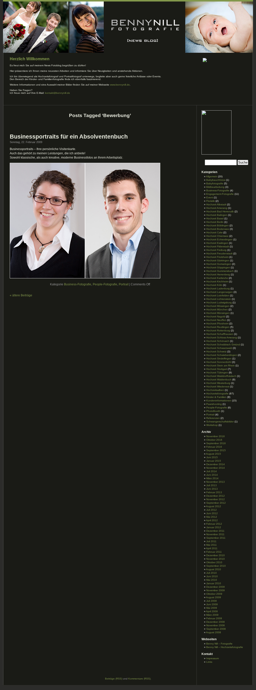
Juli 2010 (211, 572)
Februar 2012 (214, 523)
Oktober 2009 (214, 593)
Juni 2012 (212, 513)
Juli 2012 (211, 509)
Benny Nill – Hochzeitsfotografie (224, 647)
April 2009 (212, 611)
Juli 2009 (211, 600)
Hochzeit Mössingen (218, 306)
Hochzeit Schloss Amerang (221, 337)
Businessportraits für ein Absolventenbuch (69, 136)
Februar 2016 (214, 446)
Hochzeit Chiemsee (217, 236)
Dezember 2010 (215, 555)
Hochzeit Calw (214, 232)
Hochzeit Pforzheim (217, 323)
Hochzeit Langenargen (219, 292)
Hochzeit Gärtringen (217, 260)
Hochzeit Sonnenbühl (218, 362)
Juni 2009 (212, 604)
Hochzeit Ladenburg (218, 288)
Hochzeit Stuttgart (216, 369)
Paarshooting (214, 404)
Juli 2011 (211, 541)
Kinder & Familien (216, 397)
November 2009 (215, 590)
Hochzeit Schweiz (216, 351)
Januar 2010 (213, 583)
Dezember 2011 (215, 530)
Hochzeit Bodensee (217, 229)
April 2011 (212, 548)
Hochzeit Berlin (215, 222)
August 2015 (213, 453)
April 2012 (212, 520)
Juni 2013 (212, 488)
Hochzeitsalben (215, 390)
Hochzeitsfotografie (217, 393)
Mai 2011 (211, 544)
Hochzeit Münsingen (218, 313)
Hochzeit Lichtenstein (218, 299)
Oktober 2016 (214, 439)
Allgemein (211, 176)
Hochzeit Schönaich (217, 341)
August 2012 (213, 506)
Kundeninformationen (218, 400)
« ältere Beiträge (21, 295)
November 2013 (215, 481)
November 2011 (215, 534)
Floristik (210, 201)
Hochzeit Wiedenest (217, 386)
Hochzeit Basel (215, 218)
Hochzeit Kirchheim (217, 281)
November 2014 (215, 467)
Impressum (212, 658)
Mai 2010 (211, 579)
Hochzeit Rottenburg (218, 330)
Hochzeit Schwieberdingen (221, 355)
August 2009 (213, 597)
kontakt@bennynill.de (57, 93)
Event (209, 197)
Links (209, 661)
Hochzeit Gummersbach (220, 271)
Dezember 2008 (215, 621)
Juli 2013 (211, 485)
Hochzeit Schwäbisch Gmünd (223, 344)
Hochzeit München (217, 309)
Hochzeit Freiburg (216, 250)
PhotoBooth (213, 411)
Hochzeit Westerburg (218, 383)
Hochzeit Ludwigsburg (219, 302)
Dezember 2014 (215, 464)
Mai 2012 (211, 516)
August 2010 (213, 569)
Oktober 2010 (214, 562)
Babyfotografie (214, 183)
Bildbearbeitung (215, 187)
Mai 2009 (211, 607)
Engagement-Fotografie (220, 194)
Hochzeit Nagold (215, 316)
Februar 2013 (214, 492)
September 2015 (216, 450)
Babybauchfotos (215, 180)
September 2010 (216, 565)
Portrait (123, 284)
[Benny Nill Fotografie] (217, 153)
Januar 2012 (213, 527)
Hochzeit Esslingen (217, 243)
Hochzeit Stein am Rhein (220, 365)
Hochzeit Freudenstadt (219, 253)
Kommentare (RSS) (139, 678)
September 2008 (216, 628)
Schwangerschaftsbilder (220, 421)
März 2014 (212, 478)
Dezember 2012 (215, 495)
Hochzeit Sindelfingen (219, 358)
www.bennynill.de (120, 84)
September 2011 (216, 537)
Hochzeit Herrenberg (218, 274)
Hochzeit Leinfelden (217, 295)
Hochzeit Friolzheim (217, 257)
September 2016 (216, 443)
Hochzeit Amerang (216, 208)
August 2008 (213, 632)
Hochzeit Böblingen (217, 225)
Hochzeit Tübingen (217, 372)
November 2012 (215, 499)
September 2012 (216, 502)
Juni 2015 (212, 457)
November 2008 (215, 625)
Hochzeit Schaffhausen (219, 334)
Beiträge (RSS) (113, 678)
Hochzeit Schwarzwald (219, 348)
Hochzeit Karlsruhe (217, 278)
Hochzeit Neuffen (216, 320)
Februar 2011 (214, 551)
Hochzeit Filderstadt (217, 246)
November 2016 (215, 436)
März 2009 (212, 614)
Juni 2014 (212, 474)
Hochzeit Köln (214, 285)
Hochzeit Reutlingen (218, 327)
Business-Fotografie (77, 284)
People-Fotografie (105, 284)
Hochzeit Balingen (216, 215)
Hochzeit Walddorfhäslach (221, 376)
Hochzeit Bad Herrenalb (220, 211)
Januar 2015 (213, 460)
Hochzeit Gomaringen (218, 264)
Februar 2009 (214, 618)
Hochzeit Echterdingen (219, 239)
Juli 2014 (211, 471)
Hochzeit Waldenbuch (219, 379)
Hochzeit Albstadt (216, 204)
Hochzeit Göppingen (218, 267)
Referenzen (213, 418)
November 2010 (215, 558)
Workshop (212, 425)
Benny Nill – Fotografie (219, 643)
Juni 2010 (212, 576)
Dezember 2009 (215, 586)
